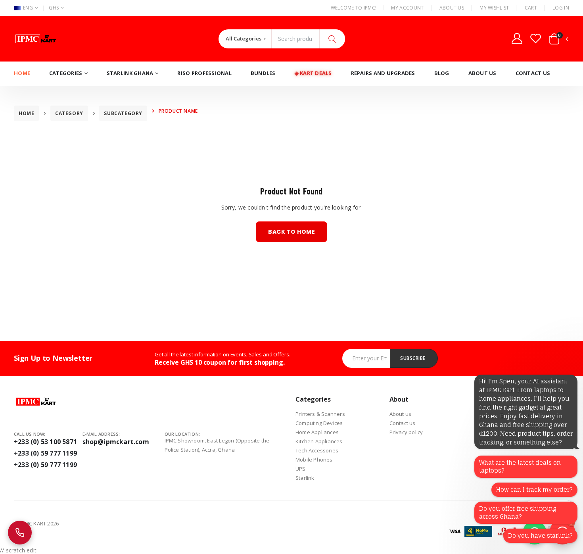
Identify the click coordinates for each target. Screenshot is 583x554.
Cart (531, 7)
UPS (300, 468)
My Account (407, 7)
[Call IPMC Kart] (20, 532)
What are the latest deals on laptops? (520, 466)
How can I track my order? (534, 489)
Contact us (402, 423)
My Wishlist (494, 7)
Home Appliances (317, 432)
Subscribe (413, 358)
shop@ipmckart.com (115, 441)
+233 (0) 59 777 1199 (45, 453)
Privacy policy (406, 432)
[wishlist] (535, 38)
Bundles (263, 73)
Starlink (305, 477)
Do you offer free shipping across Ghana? (517, 512)
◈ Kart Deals (313, 73)
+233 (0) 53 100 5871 (45, 441)
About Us (451, 7)
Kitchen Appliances (319, 441)
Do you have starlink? (540, 535)
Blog (441, 73)
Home (22, 73)
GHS (54, 7)
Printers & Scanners (320, 413)
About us (400, 413)
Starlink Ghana (130, 73)
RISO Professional (204, 73)
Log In (560, 7)
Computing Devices (319, 423)
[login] (517, 38)
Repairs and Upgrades (383, 73)
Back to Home (291, 232)
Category (69, 113)
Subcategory (123, 113)
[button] (559, 40)
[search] (332, 38)
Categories (65, 73)
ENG (28, 7)
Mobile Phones (314, 459)
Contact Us (533, 73)
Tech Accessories (316, 450)
